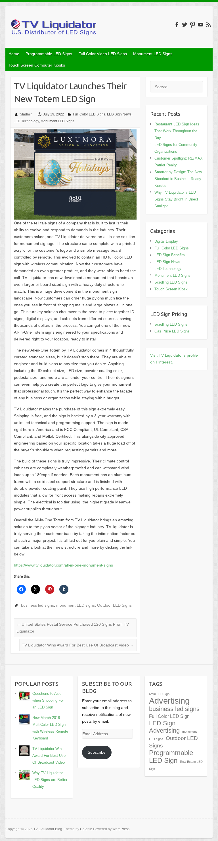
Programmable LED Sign (171, 756)
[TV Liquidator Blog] (53, 28)
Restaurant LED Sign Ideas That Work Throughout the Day (176, 131)
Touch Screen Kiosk (171, 289)
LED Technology (26, 121)
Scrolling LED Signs (170, 282)
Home (14, 53)
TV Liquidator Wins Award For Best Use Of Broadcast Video (78, 645)
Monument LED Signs (152, 53)
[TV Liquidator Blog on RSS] (208, 24)
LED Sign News (119, 114)
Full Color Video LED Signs (102, 53)
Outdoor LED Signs (114, 605)
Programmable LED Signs (49, 53)
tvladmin (26, 114)
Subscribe (97, 752)
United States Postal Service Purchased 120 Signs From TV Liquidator (72, 627)
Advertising (169, 700)
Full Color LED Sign (169, 716)
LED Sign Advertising (164, 727)
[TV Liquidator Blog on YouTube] (200, 24)
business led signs (37, 605)
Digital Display (166, 241)
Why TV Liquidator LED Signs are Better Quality (49, 780)
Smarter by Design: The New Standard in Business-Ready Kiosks (178, 179)
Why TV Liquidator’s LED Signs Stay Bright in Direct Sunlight (176, 199)
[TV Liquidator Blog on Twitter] (184, 24)
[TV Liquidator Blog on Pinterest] (192, 24)
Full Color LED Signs (89, 114)
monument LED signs (75, 605)
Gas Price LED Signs (172, 331)
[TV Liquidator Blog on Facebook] (177, 24)
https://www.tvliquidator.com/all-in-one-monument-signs (63, 565)
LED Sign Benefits (169, 255)
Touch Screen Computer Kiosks (37, 65)
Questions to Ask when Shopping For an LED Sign (48, 700)
